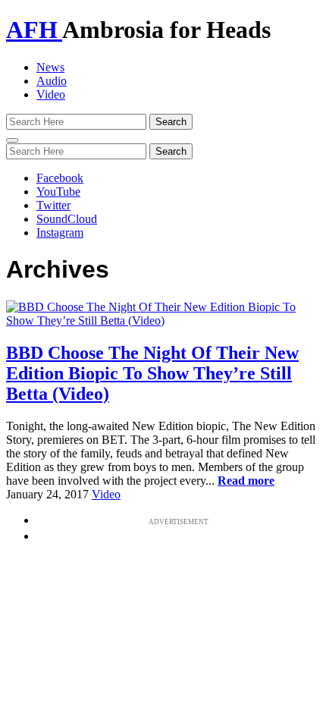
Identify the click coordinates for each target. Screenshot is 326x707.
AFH (34, 29)
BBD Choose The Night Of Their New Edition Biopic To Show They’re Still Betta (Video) (152, 373)
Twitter (53, 205)
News (50, 67)
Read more (246, 480)
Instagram (59, 232)
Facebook (59, 177)
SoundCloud (66, 218)
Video (50, 94)
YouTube (58, 191)
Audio (51, 80)
